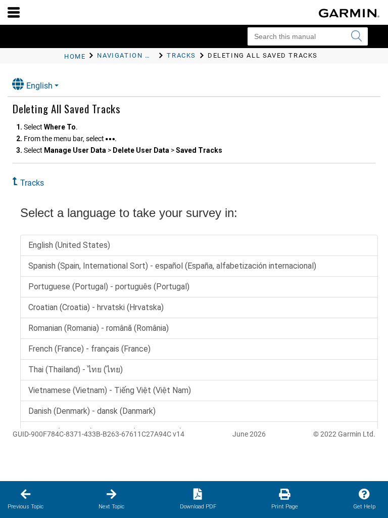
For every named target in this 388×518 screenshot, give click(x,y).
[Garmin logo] (349, 13)
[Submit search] (356, 36)
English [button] (39, 86)
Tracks (32, 183)
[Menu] (14, 12)
